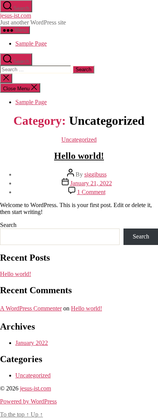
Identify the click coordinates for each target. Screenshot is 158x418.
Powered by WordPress (28, 401)
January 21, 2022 (91, 183)
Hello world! (79, 156)
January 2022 (31, 343)
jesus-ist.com (15, 15)
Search (8, 225)
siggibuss (95, 174)
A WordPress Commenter (31, 308)
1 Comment (91, 192)
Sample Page (31, 43)
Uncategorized (79, 139)
